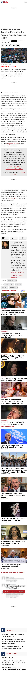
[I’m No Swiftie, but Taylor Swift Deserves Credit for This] (14, 509)
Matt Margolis (5, 545)
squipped (12, 198)
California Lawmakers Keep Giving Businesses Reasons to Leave (13, 495)
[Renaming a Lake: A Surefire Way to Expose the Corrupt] (14, 436)
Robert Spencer (5, 473)
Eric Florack (4, 448)
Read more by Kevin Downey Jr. (17, 276)
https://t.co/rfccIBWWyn (14, 167)
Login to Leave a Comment (14, 591)
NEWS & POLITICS (12, 280)
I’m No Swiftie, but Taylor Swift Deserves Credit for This (13, 519)
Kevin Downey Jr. (6, 41)
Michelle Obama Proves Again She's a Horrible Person (13, 542)
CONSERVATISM (9, 284)
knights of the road (13, 144)
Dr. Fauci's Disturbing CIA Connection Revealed (11, 566)
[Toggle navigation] (25, 1)
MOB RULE (4, 287)
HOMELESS (18, 284)
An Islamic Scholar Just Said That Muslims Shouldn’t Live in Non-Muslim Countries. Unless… (14, 662)
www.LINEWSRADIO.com (17, 272)
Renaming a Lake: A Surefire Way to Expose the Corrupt (12, 446)
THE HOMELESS (14, 287)
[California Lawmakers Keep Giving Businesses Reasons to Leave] (14, 484)
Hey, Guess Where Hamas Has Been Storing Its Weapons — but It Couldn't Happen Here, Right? (14, 470)
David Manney (4, 498)
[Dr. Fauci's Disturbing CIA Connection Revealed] (14, 556)
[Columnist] (6, 245)
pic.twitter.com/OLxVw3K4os (14, 169)
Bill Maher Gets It (7, 658)
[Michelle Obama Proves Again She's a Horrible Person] (14, 532)
